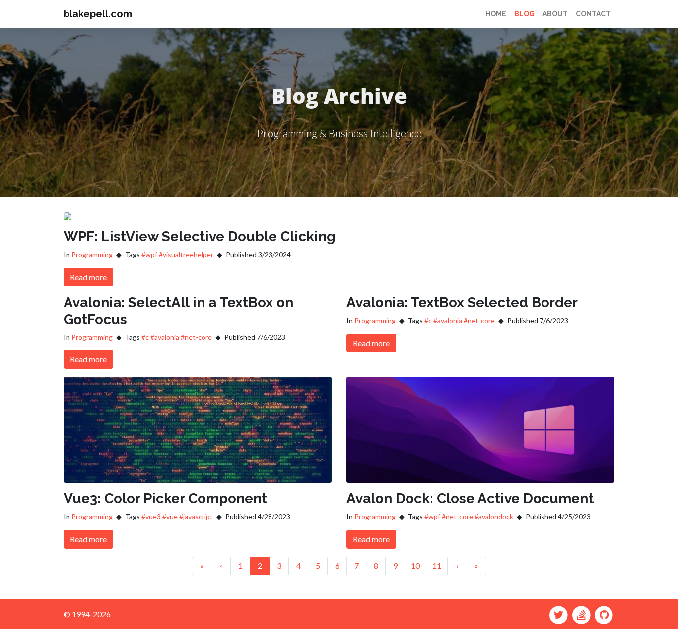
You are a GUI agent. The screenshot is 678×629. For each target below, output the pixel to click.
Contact (593, 14)
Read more (88, 276)
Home (495, 14)
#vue (170, 516)
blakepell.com (98, 14)
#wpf (149, 254)
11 (436, 565)
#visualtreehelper (186, 254)
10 (415, 565)
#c (145, 337)
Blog (524, 14)
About (555, 14)
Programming (92, 254)
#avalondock (494, 516)
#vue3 (151, 516)
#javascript (196, 516)
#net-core (196, 337)
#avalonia (164, 337)
